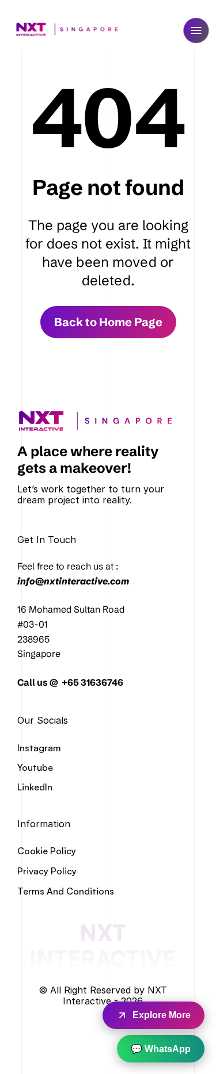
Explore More (161, 1015)
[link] (99, 421)
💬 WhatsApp (161, 1049)
